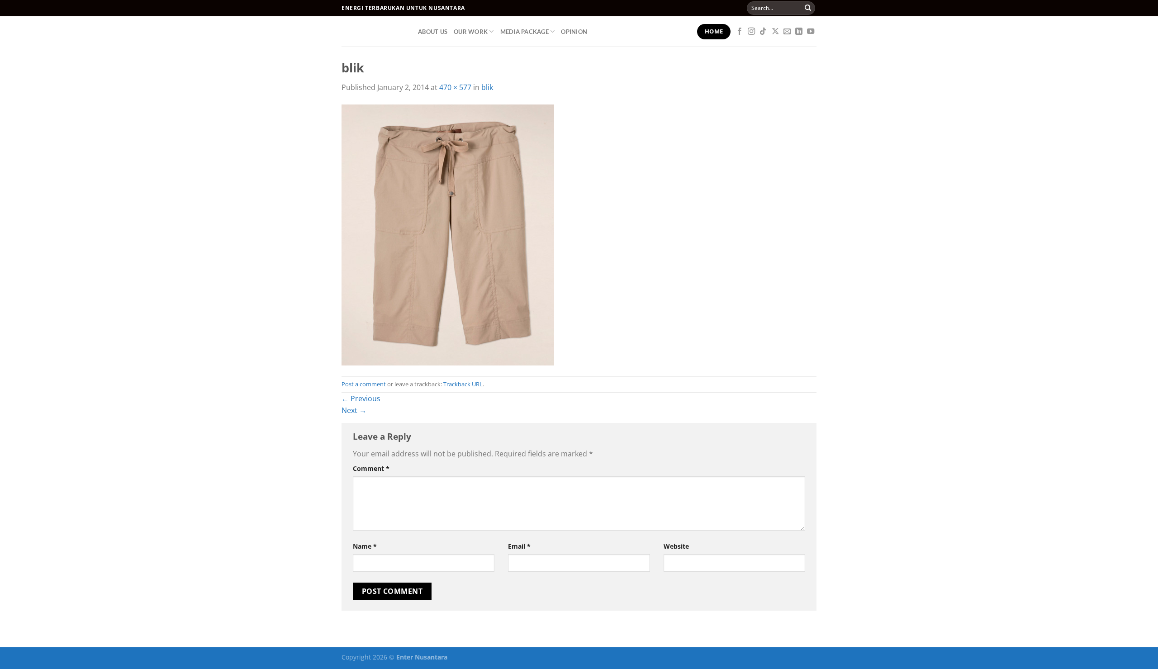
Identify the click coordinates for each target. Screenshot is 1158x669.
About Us (432, 31)
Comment (371, 468)
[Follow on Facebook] (739, 32)
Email (519, 546)
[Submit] (808, 8)
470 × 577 (455, 87)
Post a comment (364, 384)
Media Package (524, 31)
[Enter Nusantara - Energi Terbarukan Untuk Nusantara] (373, 31)
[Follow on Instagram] (751, 32)
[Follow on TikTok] (763, 32)
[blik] (448, 234)
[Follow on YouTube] (810, 32)
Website (676, 546)
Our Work (471, 31)
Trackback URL (463, 384)
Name (365, 546)
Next (354, 410)
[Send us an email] (787, 32)
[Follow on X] (775, 32)
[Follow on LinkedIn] (798, 32)
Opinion (574, 31)
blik (487, 87)
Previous (361, 398)
